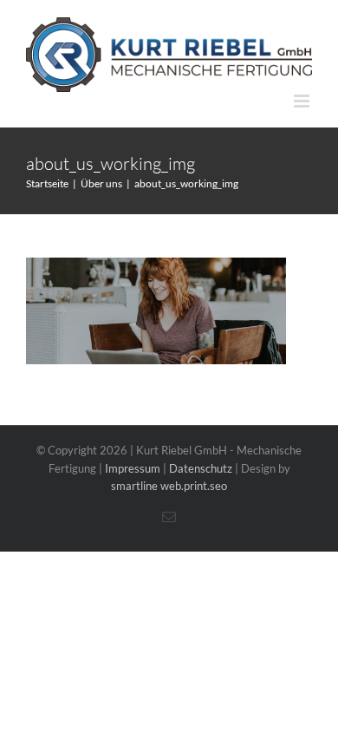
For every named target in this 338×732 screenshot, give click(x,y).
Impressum (132, 468)
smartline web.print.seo (169, 486)
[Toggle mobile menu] (303, 101)
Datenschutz (200, 468)
